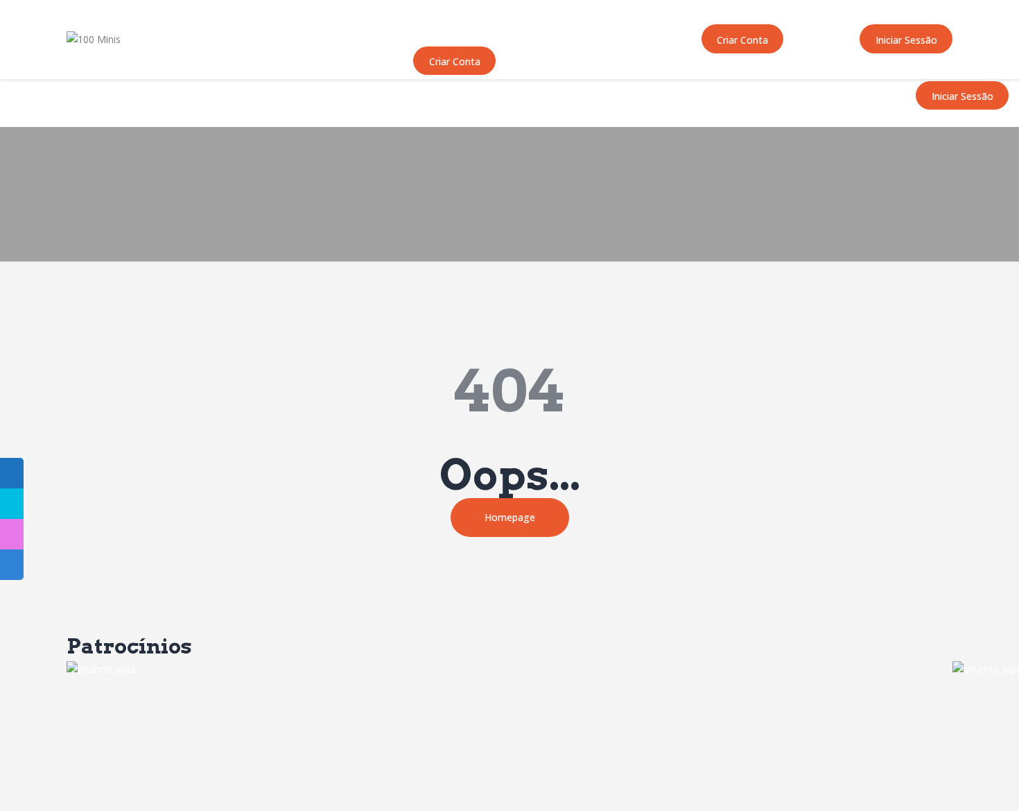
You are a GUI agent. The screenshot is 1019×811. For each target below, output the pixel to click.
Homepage (510, 517)
